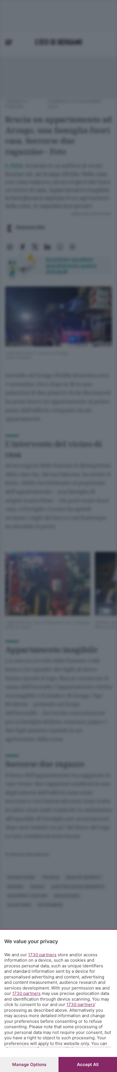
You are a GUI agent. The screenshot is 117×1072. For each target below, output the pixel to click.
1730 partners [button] (42, 954)
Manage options (29, 1064)
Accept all (88, 1064)
